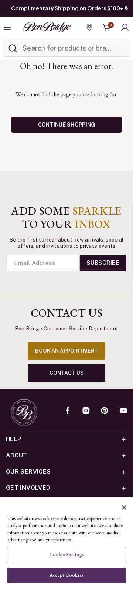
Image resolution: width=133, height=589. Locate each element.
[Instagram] (86, 411)
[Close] (124, 507)
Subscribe (102, 262)
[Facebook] (67, 411)
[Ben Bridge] (47, 27)
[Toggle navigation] (8, 27)
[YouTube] (123, 411)
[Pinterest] (104, 411)
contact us (67, 373)
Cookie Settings (66, 554)
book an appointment (66, 351)
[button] (125, 27)
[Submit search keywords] (13, 49)
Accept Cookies (66, 575)
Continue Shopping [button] (66, 125)
